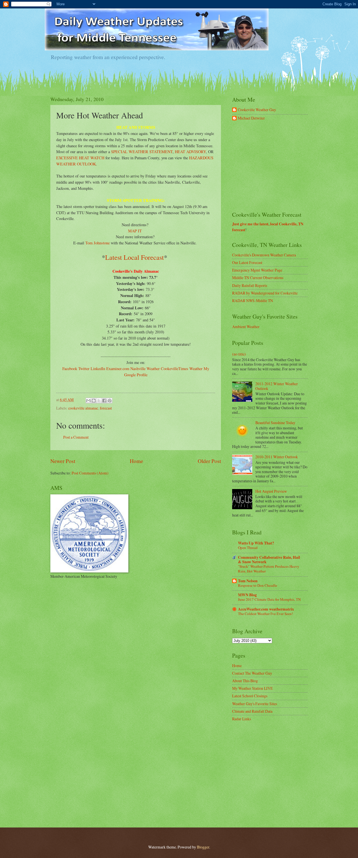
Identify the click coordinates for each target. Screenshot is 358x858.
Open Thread (248, 547)
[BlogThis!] (93, 400)
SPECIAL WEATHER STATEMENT (142, 151)
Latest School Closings (249, 695)
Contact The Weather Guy (252, 673)
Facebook (69, 368)
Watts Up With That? (256, 543)
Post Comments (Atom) (90, 473)
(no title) (239, 354)
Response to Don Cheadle (257, 585)
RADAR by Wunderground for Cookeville (265, 293)
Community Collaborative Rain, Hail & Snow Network (269, 560)
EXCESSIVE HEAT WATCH (80, 157)
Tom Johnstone (97, 243)
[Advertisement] (274, 166)
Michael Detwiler (251, 118)
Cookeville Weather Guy (257, 109)
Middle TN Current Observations (257, 277)
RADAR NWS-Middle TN (252, 300)
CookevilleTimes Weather (181, 368)
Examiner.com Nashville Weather (133, 368)
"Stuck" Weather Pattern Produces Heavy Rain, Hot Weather (268, 569)
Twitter (84, 368)
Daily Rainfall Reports (249, 285)
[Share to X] (99, 400)
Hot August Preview (271, 491)
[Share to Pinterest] (109, 400)
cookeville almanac (83, 408)
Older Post (209, 460)
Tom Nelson (248, 581)
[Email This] (88, 400)
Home (136, 460)
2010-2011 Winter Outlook (276, 456)
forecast (106, 408)
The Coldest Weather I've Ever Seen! (265, 613)
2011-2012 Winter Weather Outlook (276, 386)
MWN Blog (247, 595)
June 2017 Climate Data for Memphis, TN (269, 599)
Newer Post (62, 460)
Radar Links (241, 718)
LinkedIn (98, 368)
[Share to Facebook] (104, 400)
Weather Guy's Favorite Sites (254, 703)
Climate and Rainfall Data (252, 711)
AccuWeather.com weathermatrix (266, 609)
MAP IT (135, 230)
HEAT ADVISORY (190, 151)
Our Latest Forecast (247, 262)
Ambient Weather (246, 326)
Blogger (203, 847)
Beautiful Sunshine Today (275, 422)
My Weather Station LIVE (252, 688)
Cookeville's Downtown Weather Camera (264, 255)
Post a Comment (76, 437)
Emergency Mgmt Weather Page (257, 270)
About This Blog (245, 680)
